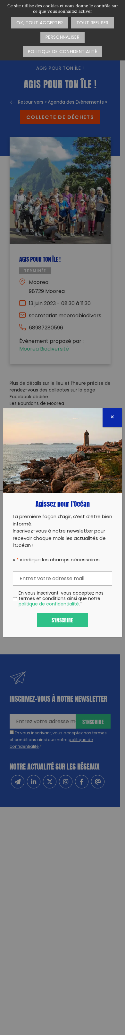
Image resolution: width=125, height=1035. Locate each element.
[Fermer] (112, 417)
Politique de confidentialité (62, 52)
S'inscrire (62, 619)
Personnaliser (62, 37)
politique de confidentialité (49, 604)
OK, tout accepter (39, 23)
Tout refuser (92, 23)
